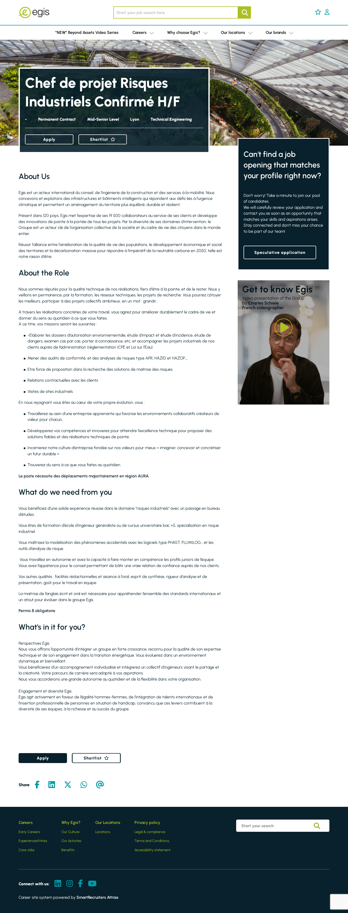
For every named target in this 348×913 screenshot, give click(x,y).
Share (24, 784)
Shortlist (99, 139)
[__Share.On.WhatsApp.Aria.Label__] (84, 785)
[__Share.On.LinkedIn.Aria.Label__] (51, 785)
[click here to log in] (327, 12)
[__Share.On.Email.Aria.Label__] (100, 785)
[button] (318, 12)
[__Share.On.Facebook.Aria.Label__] (37, 785)
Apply (49, 139)
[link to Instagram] (69, 884)
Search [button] (244, 12)
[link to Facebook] (80, 884)
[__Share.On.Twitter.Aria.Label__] (68, 785)
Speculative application (279, 252)
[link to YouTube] (92, 884)
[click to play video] (283, 327)
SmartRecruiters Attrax (97, 897)
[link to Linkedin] (58, 884)
